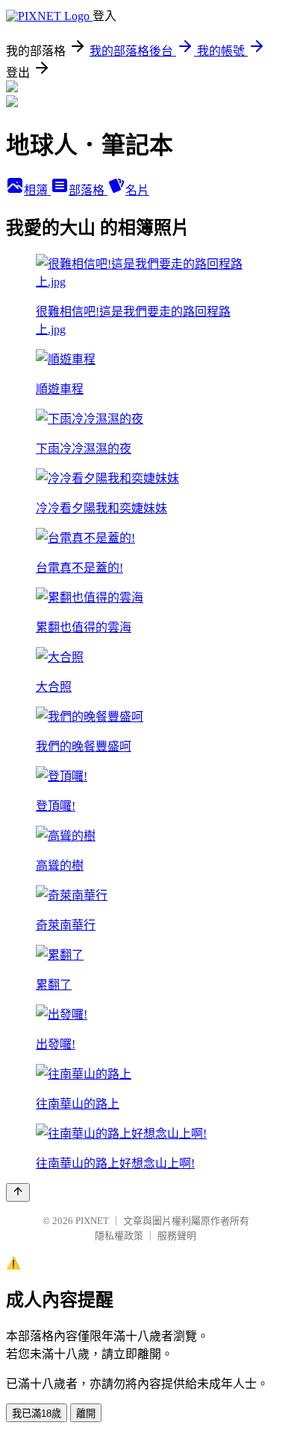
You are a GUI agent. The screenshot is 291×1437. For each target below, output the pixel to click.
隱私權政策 (119, 1235)
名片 (137, 190)
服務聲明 (176, 1235)
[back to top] (18, 1192)
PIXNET (92, 1220)
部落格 (88, 190)
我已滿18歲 (36, 1413)
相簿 (37, 190)
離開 (86, 1413)
